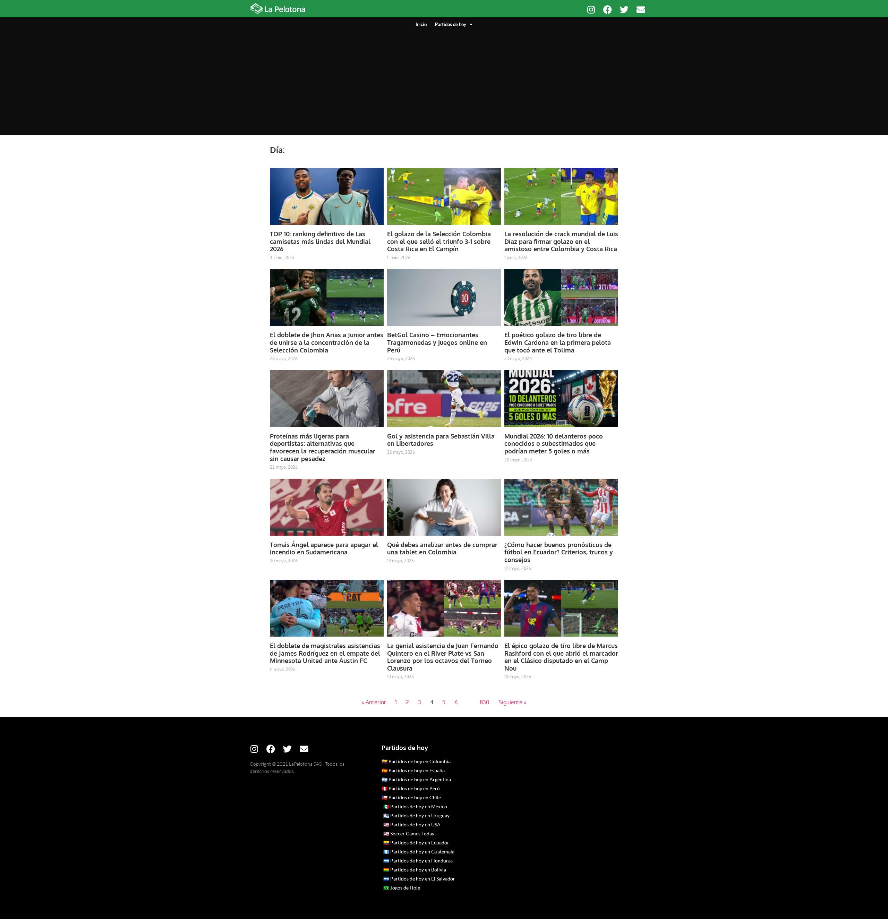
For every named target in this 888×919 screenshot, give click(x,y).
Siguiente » (512, 702)
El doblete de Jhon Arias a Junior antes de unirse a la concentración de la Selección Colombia (326, 342)
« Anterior (373, 702)
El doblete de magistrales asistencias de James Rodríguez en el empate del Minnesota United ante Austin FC (325, 653)
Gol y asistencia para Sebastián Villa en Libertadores (441, 440)
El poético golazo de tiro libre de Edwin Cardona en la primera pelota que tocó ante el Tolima (557, 342)
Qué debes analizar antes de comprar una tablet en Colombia (442, 548)
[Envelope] (641, 9)
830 (484, 702)
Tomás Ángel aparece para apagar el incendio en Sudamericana (324, 548)
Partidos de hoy (450, 24)
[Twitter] (624, 9)
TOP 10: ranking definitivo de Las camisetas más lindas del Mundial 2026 (320, 241)
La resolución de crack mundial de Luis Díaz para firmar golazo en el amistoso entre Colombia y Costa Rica (561, 241)
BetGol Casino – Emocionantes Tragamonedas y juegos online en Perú (437, 342)
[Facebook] (607, 9)
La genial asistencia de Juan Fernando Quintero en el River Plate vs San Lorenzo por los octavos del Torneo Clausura (442, 657)
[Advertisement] (444, 79)
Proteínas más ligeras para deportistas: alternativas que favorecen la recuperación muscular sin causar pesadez (322, 447)
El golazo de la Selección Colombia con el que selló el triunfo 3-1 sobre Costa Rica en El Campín (439, 241)
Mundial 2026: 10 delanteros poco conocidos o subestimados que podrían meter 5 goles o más (553, 443)
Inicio (421, 24)
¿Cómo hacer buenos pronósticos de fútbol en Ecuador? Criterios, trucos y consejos (558, 552)
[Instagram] (591, 9)
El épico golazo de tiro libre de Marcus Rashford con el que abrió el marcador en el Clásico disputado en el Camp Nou (561, 657)
